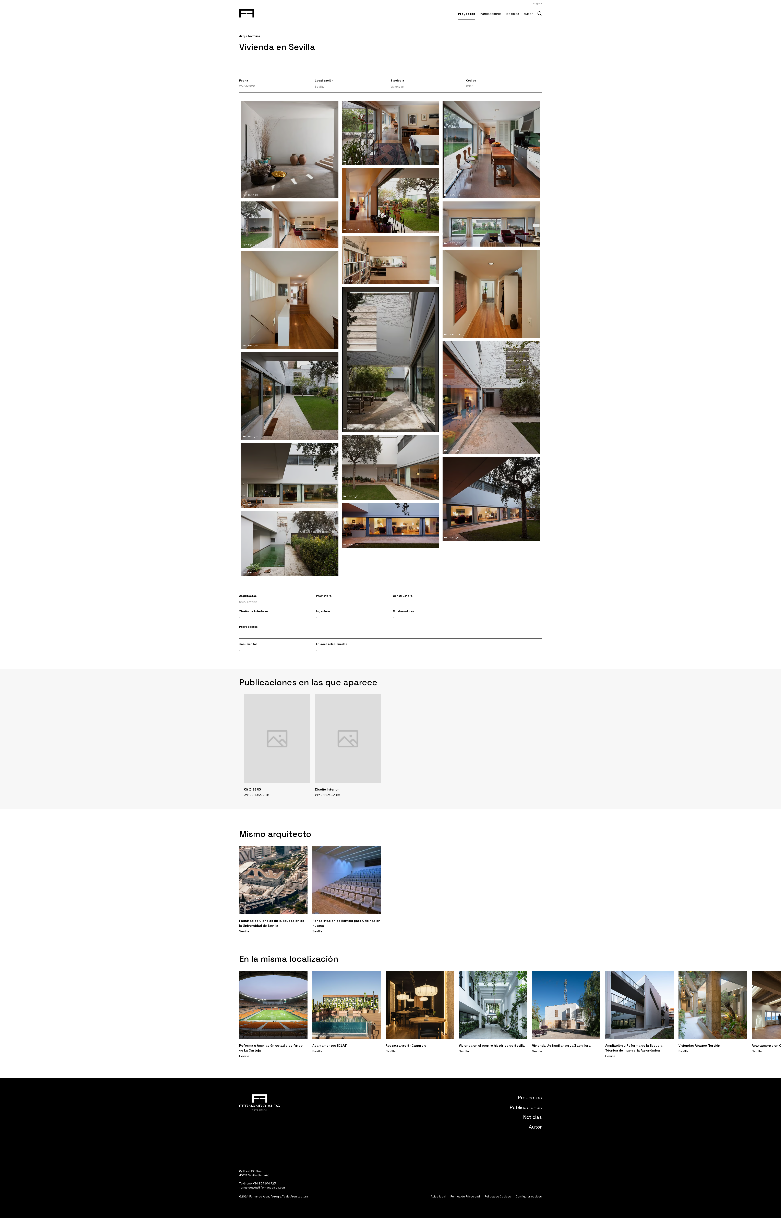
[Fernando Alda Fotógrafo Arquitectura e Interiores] (246, 12)
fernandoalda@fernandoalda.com (262, 1187)
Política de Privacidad (465, 1196)
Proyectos (466, 14)
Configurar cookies (529, 1196)
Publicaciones (491, 14)
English (537, 3)
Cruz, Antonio (248, 602)
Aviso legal (438, 1196)
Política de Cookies (498, 1196)
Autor (528, 14)
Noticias (512, 14)
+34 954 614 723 (264, 1183)
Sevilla (319, 86)
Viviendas (397, 86)
